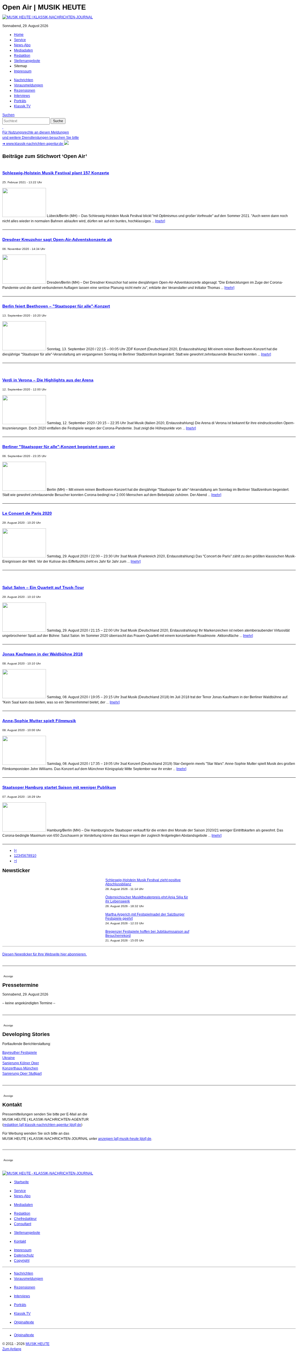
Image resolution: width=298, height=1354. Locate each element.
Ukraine (8, 1058)
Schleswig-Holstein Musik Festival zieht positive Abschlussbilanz (143, 882)
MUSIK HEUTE (37, 1344)
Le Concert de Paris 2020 (27, 513)
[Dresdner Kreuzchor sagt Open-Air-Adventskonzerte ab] (24, 282)
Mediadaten (23, 50)
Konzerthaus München (20, 1068)
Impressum (22, 71)
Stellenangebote (27, 61)
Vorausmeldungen (28, 85)
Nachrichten (23, 80)
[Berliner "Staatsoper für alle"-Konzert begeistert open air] (24, 490)
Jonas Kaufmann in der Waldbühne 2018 (42, 654)
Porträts (20, 101)
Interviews (22, 96)
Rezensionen (24, 90)
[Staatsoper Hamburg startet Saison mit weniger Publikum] (24, 830)
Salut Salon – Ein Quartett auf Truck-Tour (43, 587)
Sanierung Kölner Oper (20, 1063)
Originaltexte (24, 1322)
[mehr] (160, 221)
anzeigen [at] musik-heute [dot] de (124, 1139)
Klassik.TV (22, 106)
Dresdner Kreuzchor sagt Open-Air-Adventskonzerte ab (57, 239)
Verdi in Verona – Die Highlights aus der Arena (47, 380)
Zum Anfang (11, 1349)
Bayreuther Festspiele (19, 1053)
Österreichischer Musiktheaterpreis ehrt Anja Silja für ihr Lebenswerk (146, 899)
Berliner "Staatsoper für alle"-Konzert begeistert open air (58, 446)
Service (20, 40)
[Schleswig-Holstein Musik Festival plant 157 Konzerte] (24, 216)
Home (19, 35)
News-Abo (22, 45)
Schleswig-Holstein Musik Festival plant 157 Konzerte (55, 172)
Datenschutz (24, 1255)
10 (34, 856)
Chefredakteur (25, 1219)
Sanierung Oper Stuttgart (22, 1074)
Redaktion (22, 56)
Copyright (21, 1261)
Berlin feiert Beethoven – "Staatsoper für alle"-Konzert (56, 306)
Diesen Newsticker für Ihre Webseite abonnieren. (44, 954)
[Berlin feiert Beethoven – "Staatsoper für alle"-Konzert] (24, 349)
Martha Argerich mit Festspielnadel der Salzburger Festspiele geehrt (145, 916)
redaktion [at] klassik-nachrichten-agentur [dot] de (42, 1125)
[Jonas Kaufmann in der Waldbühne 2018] (24, 697)
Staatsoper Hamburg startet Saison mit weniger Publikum (59, 787)
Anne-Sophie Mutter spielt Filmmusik (39, 720)
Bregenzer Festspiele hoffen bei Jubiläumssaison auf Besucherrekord (147, 934)
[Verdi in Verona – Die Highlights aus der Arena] (24, 423)
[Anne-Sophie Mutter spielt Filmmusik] (24, 764)
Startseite (21, 1182)
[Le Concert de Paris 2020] (24, 556)
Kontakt (20, 1241)
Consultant (22, 1224)
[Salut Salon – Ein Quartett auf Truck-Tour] (24, 630)
